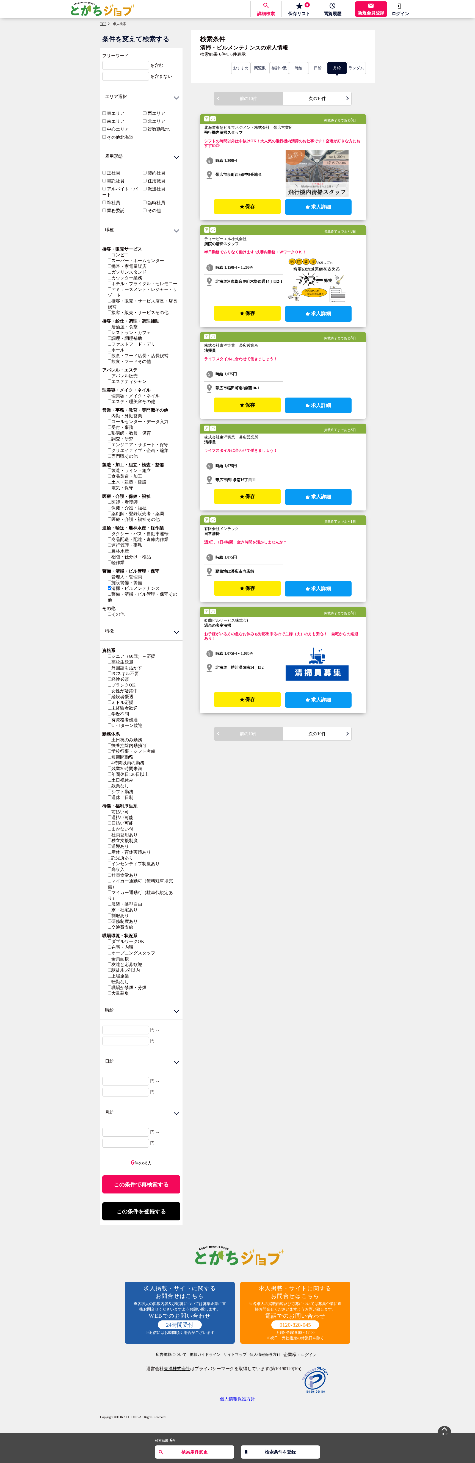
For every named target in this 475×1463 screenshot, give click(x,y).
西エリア (156, 113)
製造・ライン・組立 (131, 470)
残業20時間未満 (126, 768)
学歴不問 (120, 714)
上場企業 (120, 976)
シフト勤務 (122, 791)
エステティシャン (129, 381)
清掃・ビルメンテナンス (135, 588)
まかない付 (122, 829)
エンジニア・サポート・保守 (140, 444)
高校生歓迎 (122, 662)
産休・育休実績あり (131, 852)
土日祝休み (122, 780)
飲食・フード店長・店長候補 (140, 355)
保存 (299, 9)
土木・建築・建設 (129, 482)
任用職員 (156, 181)
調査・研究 (122, 439)
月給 (337, 68)
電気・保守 (122, 487)
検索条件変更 (194, 1452)
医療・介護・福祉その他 (135, 519)
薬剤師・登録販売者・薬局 (137, 513)
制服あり (120, 915)
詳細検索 (266, 13)
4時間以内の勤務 (127, 762)
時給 (298, 68)
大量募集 (120, 993)
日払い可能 (122, 823)
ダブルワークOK (127, 941)
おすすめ (240, 68)
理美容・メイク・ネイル (135, 395)
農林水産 (120, 551)
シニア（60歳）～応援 (133, 656)
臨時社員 (156, 202)
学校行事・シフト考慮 (133, 751)
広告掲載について (171, 1355)
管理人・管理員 (126, 576)
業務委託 (116, 210)
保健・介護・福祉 (129, 508)
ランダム (356, 68)
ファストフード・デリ (133, 344)
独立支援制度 (124, 840)
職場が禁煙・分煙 (129, 987)
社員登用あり (124, 834)
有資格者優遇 (124, 719)
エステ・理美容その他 (133, 401)
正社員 (113, 173)
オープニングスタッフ (133, 953)
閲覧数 (260, 68)
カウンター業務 (126, 278)
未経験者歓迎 (124, 708)
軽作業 (118, 562)
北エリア (156, 121)
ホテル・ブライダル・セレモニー (144, 283)
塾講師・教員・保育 (131, 433)
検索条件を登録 (280, 1452)
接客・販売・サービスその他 (140, 312)
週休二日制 (122, 797)
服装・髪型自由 (126, 904)
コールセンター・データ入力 (140, 421)
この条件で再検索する (141, 1184)
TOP (103, 24)
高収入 (118, 869)
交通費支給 (122, 927)
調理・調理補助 (126, 338)
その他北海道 (120, 137)
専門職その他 (124, 456)
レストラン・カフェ (131, 332)
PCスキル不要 (125, 673)
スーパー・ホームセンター (137, 260)
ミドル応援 (122, 702)
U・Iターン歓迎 (126, 725)
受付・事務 (122, 427)
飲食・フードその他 (131, 361)
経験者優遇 (122, 696)
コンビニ (120, 254)
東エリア (116, 113)
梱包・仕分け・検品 (131, 556)
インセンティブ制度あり (135, 863)
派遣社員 (156, 189)
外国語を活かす (126, 667)
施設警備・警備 (126, 582)
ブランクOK (123, 685)
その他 (154, 210)
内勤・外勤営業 (126, 415)
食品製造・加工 (126, 476)
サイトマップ (235, 1355)
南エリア (116, 121)
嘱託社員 (116, 181)
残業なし (120, 786)
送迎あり (120, 846)
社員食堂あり (124, 875)
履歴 (332, 13)
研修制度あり (124, 921)
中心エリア (118, 129)
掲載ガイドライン (205, 1355)
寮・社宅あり (124, 909)
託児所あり (122, 858)
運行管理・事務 (126, 545)
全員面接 (120, 958)
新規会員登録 (371, 12)
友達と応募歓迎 (126, 964)
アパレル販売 (124, 375)
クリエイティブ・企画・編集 (140, 450)
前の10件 (248, 98)
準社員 (113, 202)
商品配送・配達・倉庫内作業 (140, 539)
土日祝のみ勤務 (126, 739)
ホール (118, 350)
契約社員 (156, 173)
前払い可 (120, 811)
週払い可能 (122, 817)
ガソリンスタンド (129, 272)
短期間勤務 (122, 757)
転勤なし (120, 981)
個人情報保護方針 (265, 1355)
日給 (318, 68)
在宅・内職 (122, 947)
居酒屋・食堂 (124, 326)
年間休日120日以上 (130, 774)
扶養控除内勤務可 (129, 745)
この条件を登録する (141, 1211)
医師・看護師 (124, 502)
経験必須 (120, 679)
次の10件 (317, 98)
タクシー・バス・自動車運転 (140, 533)
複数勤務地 (159, 129)
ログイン (400, 13)
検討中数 (279, 68)
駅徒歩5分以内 (125, 970)
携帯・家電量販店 (129, 266)
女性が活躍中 (124, 691)
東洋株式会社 (177, 1368)
